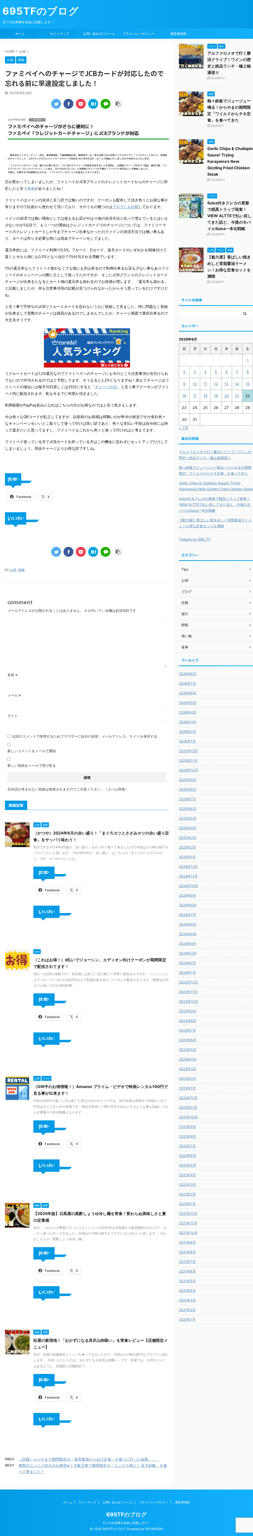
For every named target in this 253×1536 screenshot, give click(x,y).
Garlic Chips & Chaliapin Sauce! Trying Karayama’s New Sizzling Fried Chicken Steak (230, 161)
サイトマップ (59, 34)
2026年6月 (187, 693)
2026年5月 (187, 703)
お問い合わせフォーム (99, 34)
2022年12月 (188, 1098)
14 (237, 384)
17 (195, 395)
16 (184, 395)
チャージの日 (106, 386)
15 (248, 384)
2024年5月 (187, 934)
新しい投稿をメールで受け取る (31, 765)
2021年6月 (187, 1271)
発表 (31, 188)
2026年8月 (187, 674)
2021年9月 (187, 1242)
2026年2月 (187, 731)
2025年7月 (187, 799)
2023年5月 (187, 1049)
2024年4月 (187, 943)
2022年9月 (187, 1127)
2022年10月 (188, 1117)
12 (216, 384)
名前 (12, 675)
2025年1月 (187, 857)
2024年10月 (188, 886)
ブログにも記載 (125, 206)
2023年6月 (187, 1040)
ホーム (20, 34)
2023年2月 (187, 1078)
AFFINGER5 (154, 1529)
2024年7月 (187, 915)
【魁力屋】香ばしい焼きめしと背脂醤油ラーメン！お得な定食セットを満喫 (215, 523)
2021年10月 (188, 1233)
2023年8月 (187, 1021)
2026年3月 (187, 722)
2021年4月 (187, 1290)
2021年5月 (187, 1281)
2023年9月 (187, 1011)
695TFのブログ (40, 11)
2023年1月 (187, 1088)
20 (226, 395)
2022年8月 (187, 1136)
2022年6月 (187, 1155)
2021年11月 (188, 1223)
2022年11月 (188, 1107)
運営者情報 (178, 34)
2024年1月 (187, 972)
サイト (12, 716)
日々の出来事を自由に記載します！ (126, 1523)
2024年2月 (187, 963)
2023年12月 (188, 982)
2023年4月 (187, 1059)
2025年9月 (187, 780)
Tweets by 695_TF (195, 539)
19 (216, 395)
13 (226, 384)
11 (205, 384)
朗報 (21, 570)
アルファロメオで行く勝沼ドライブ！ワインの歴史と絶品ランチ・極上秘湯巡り (215, 455)
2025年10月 (188, 770)
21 (237, 395)
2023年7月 (187, 1030)
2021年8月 (187, 1252)
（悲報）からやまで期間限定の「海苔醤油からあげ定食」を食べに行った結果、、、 (89, 1459)
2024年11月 (188, 876)
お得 (13, 570)
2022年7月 (187, 1146)
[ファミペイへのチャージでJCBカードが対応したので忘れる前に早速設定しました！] (93, 104)
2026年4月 (187, 712)
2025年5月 (187, 818)
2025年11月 (188, 760)
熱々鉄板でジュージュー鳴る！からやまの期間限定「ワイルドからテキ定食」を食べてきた (215, 470)
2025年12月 (188, 751)
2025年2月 (187, 847)
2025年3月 (187, 837)
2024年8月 (187, 905)
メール (14, 695)
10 (195, 384)
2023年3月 (187, 1069)
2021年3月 (187, 1300)
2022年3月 (187, 1184)
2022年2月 (187, 1194)
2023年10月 (188, 1001)
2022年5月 (187, 1165)
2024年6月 (187, 924)
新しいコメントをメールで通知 (31, 751)
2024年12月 (188, 866)
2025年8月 (187, 789)
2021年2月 (187, 1310)
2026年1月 (187, 741)
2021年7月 (187, 1261)
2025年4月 (187, 828)
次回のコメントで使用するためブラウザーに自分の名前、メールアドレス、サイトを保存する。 (86, 736)
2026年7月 (187, 683)
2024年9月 (187, 895)
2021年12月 (188, 1213)
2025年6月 (187, 809)
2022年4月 (187, 1175)
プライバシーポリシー (139, 34)
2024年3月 (187, 953)
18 (205, 395)
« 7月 (184, 428)
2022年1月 (187, 1204)
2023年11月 (188, 992)
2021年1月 (187, 1319)
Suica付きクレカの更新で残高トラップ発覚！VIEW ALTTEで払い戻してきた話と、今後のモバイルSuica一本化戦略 (229, 215)
